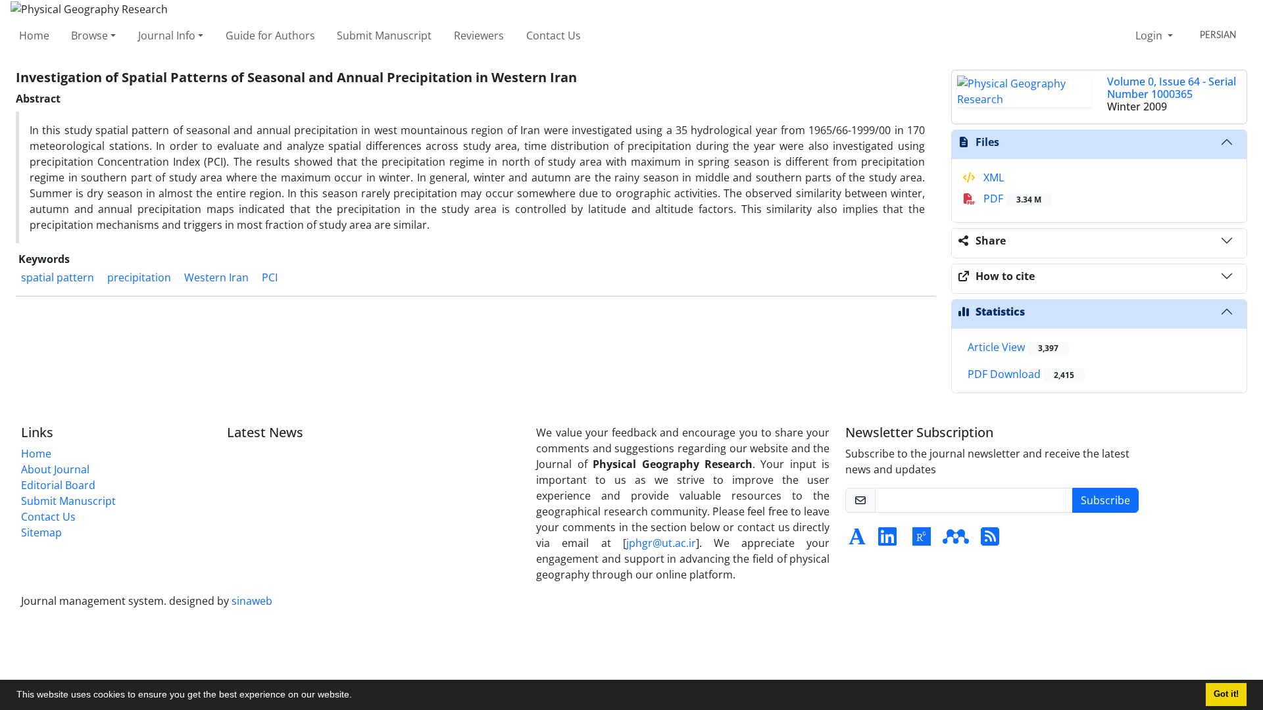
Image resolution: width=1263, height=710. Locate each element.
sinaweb (252, 601)
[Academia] (857, 540)
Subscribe (1105, 500)
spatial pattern (57, 277)
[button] (357, 696)
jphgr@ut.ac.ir (661, 543)
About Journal (55, 469)
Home (34, 35)
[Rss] (990, 540)
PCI (270, 277)
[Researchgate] (921, 540)
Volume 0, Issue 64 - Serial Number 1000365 (1171, 87)
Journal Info (166, 35)
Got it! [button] (1226, 694)
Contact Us (553, 35)
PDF (1011, 198)
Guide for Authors (270, 35)
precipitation (139, 277)
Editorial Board (58, 485)
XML (992, 177)
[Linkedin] (887, 540)
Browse (89, 35)
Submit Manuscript (384, 35)
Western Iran (216, 277)
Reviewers (479, 35)
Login (1150, 35)
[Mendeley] (956, 540)
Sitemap (41, 532)
